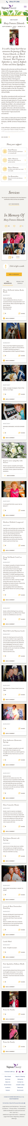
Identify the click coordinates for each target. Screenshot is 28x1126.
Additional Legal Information (10, 1114)
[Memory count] (6, 226)
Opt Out (15, 1112)
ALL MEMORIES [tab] (8, 282)
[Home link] (9, 6)
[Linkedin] (19, 1071)
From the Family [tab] (20, 282)
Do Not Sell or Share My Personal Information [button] (13, 1103)
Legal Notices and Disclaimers (10, 1106)
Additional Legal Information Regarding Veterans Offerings (14, 1116)
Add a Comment (10, 318)
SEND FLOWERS (11, 475)
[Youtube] (22, 1071)
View (18, 257)
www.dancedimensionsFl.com (13, 131)
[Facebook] (16, 1071)
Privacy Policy (13, 1108)
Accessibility (21, 1108)
